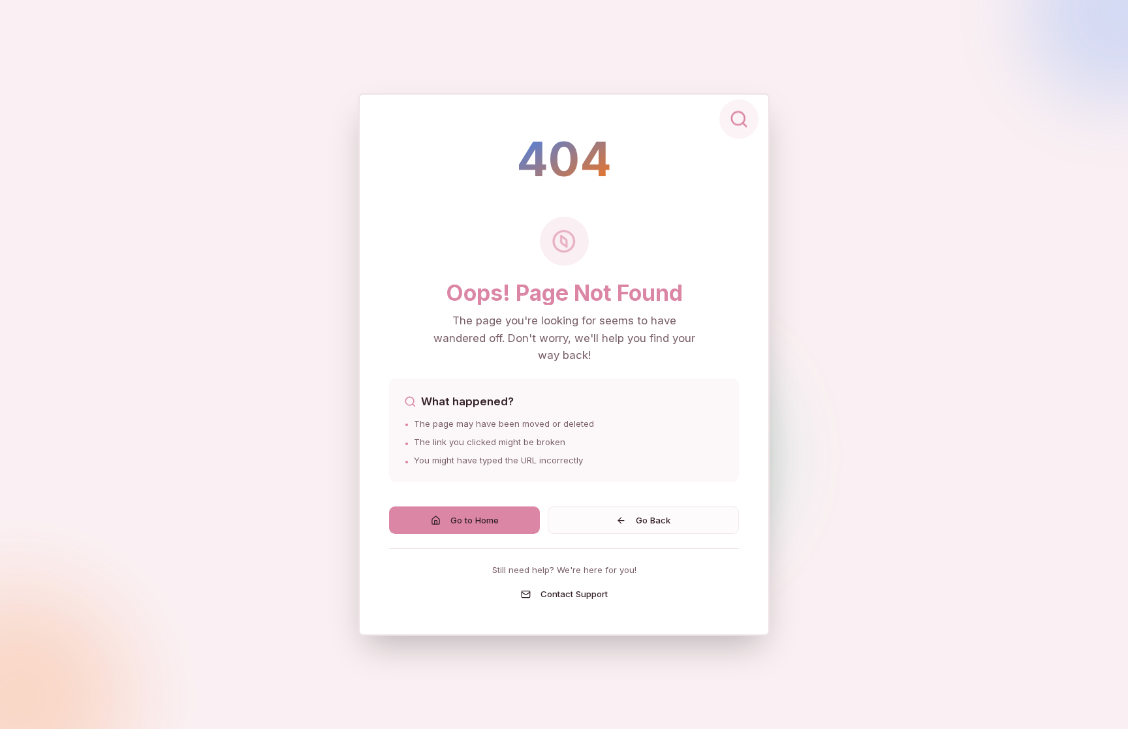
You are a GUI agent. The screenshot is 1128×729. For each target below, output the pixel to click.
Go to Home (474, 520)
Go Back (653, 520)
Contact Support (574, 594)
